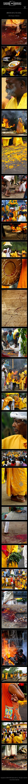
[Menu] (24, 7)
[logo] (12, 3)
